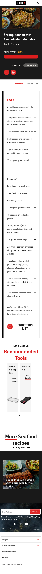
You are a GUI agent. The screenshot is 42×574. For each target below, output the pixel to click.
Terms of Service (8, 519)
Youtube (26, 524)
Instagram (20, 524)
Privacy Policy (35, 517)
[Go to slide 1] (19, 415)
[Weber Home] (21, 3)
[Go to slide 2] (22, 415)
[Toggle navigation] (2, 3)
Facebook (15, 524)
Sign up (34, 512)
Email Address (7, 512)
